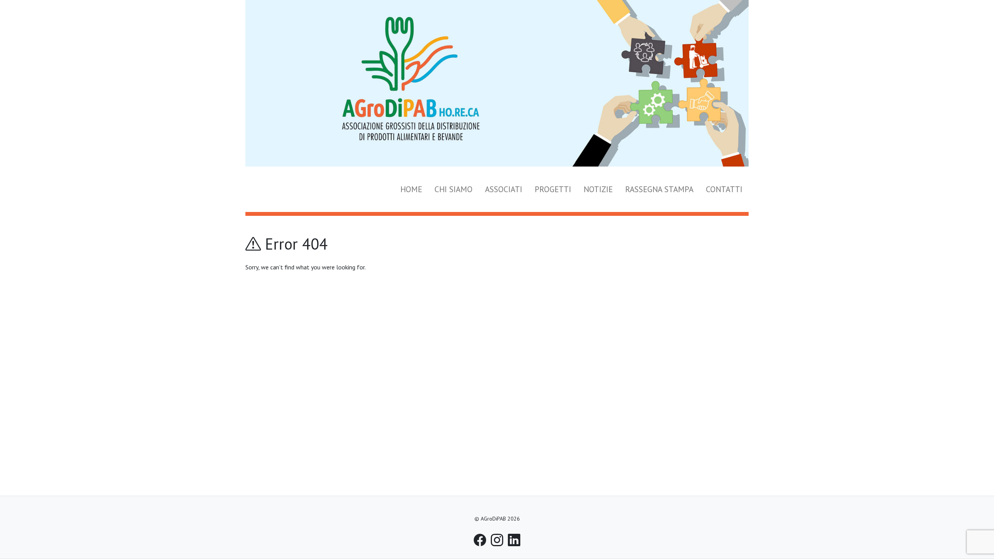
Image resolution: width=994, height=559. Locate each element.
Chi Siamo (453, 189)
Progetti (553, 189)
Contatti (724, 189)
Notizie (598, 189)
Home (411, 189)
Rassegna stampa (659, 189)
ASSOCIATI (503, 189)
